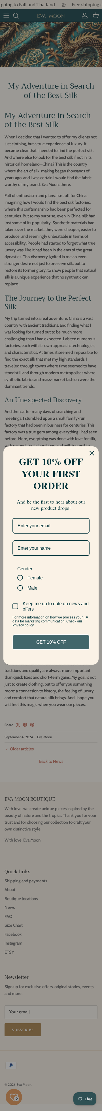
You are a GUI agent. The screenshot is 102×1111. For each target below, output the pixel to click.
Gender (24, 568)
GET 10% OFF (51, 642)
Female (35, 577)
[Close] (92, 453)
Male (32, 588)
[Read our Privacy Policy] (86, 618)
